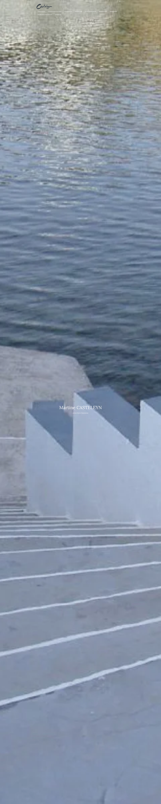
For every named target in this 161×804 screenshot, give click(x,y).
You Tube (123, 1)
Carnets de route (41, 11)
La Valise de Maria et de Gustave (54, 11)
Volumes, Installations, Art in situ (45, 14)
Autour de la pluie (68, 11)
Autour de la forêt (103, 11)
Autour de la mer (78, 11)
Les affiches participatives (90, 11)
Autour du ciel (58, 14)
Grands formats (113, 11)
